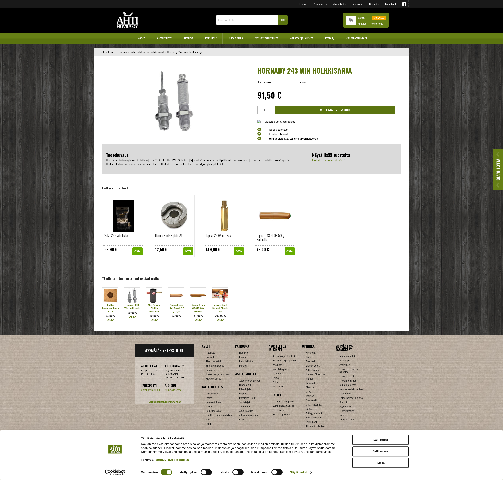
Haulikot (210, 352)
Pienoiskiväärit (213, 361)
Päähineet (278, 373)
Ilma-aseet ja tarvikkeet (218, 374)
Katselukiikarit (313, 417)
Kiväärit (210, 357)
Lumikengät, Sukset (283, 406)
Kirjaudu (362, 24)
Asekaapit (344, 360)
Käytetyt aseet (213, 378)
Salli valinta (380, 451)
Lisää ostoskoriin (337, 110)
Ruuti (208, 424)
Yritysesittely (320, 4)
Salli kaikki (380, 439)
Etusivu (303, 4)
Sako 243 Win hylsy (116, 235)
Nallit (208, 419)
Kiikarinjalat (245, 389)
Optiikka (188, 38)
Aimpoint (310, 352)
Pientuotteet (279, 410)
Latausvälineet (213, 402)
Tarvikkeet (278, 386)
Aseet (141, 38)
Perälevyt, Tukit (247, 398)
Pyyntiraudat (346, 406)
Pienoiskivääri (246, 361)
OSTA (137, 251)
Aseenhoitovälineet (249, 380)
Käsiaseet (211, 370)
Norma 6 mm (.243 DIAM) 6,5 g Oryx (176, 308)
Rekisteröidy (376, 24)
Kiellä (381, 462)
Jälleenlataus (236, 38)
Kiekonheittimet (347, 380)
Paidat (276, 378)
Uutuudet (374, 4)
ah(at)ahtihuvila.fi (150, 390)
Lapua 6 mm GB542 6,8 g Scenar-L (198, 308)
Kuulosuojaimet (347, 385)
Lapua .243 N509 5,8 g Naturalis (270, 237)
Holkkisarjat (157, 52)
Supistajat (244, 402)
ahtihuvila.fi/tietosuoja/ (172, 459)
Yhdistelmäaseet (215, 365)
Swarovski (311, 400)
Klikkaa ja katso (173, 390)
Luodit (209, 406)
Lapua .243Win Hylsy (218, 235)
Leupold (310, 383)
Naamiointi (345, 393)
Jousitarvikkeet (347, 419)
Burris (309, 357)
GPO (308, 391)
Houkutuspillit (346, 376)
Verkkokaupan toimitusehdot (165, 402)
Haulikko (244, 352)
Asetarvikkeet (164, 38)
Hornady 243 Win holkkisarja (185, 52)
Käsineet (277, 365)
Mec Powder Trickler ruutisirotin (154, 308)
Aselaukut (344, 365)
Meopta (310, 387)
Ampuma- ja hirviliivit (284, 356)
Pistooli (243, 365)
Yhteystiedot (339, 4)
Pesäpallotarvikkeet (356, 38)
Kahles (309, 378)
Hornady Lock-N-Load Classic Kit (220, 308)
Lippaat (243, 393)
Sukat (276, 382)
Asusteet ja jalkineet (301, 38)
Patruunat (211, 38)
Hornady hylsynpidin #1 (168, 235)
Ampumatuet (246, 411)
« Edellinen (108, 52)
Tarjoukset (357, 4)
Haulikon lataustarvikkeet (219, 415)
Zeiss (309, 409)
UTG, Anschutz (314, 404)
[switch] (206, 472)
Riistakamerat (346, 411)
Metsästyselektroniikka (351, 389)
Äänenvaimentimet (249, 415)
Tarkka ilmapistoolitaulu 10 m (111, 308)
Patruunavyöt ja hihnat (351, 398)
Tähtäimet (244, 406)
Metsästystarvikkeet (266, 38)
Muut (241, 419)
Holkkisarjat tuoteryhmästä (328, 160)
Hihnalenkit (245, 385)
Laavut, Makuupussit (284, 401)
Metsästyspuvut (281, 369)
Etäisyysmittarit (314, 413)
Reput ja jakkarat (282, 414)
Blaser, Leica (313, 365)
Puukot (343, 402)
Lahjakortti (390, 4)
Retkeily (329, 38)
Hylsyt (209, 398)
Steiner (310, 396)
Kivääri (243, 357)
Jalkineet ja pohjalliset (284, 360)
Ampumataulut (347, 356)
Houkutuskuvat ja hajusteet (348, 370)
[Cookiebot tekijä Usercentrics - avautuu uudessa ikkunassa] (115, 472)
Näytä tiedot (298, 472)
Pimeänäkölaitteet (315, 426)
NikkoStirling (312, 370)
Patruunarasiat (213, 411)
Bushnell (310, 361)
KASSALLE (379, 18)
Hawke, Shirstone (315, 374)
